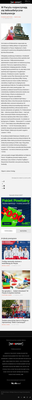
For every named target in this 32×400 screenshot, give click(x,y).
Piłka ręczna (11, 366)
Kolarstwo (20, 369)
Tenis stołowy (25, 356)
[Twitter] (21, 397)
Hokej (4, 361)
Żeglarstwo (24, 353)
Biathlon (28, 358)
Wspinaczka (20, 371)
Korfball (18, 374)
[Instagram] (27, 397)
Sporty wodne (17, 353)
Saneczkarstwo (10, 361)
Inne (22, 374)
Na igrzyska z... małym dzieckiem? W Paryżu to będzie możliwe (15, 292)
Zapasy (17, 361)
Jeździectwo (25, 366)
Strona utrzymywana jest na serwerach (16, 380)
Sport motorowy (12, 371)
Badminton (24, 364)
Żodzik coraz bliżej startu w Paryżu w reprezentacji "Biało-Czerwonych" (15, 321)
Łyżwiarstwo (11, 358)
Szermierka (10, 364)
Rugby (5, 371)
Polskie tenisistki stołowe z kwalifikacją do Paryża (12, 262)
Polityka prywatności (16, 349)
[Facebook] (18, 397)
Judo (21, 361)
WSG (2, 393)
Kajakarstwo (14, 356)
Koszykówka (17, 364)
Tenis (19, 356)
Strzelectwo (6, 369)
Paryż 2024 (17, 17)
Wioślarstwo (6, 356)
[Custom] (30, 397)
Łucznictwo (13, 369)
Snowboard (4, 358)
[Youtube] (24, 397)
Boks (16, 358)
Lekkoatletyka (8, 353)
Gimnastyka (19, 366)
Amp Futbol (26, 369)
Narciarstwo (22, 358)
